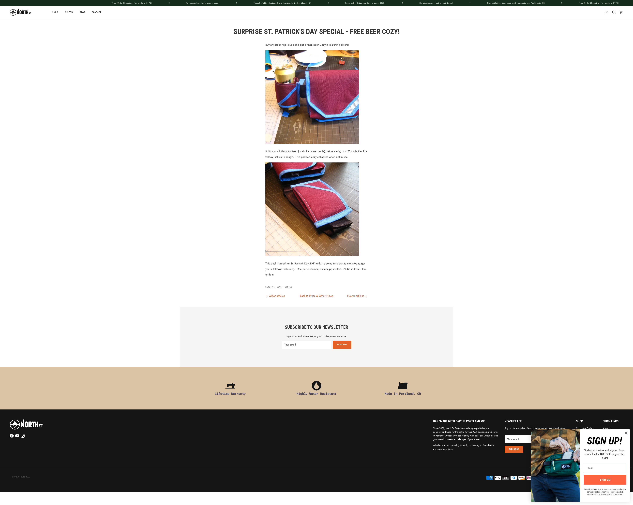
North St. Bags (23, 477)
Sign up (605, 479)
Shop (55, 12)
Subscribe (342, 345)
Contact (96, 12)
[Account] (606, 12)
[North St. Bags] (20, 12)
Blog (82, 12)
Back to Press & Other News (316, 296)
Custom (68, 12)
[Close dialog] (625, 433)
